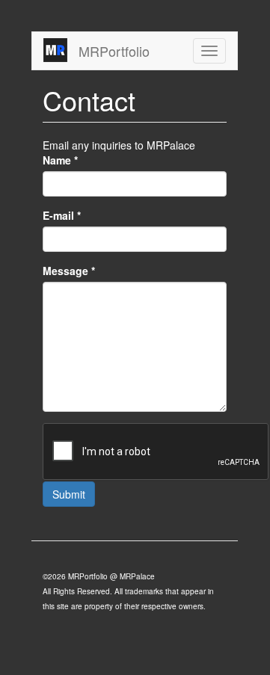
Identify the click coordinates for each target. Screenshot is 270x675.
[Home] (55, 50)
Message (69, 270)
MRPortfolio (114, 51)
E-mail (62, 215)
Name (60, 159)
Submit (68, 494)
